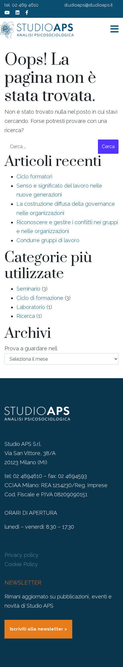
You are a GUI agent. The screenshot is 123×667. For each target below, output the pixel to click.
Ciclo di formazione (39, 298)
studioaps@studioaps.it (88, 5)
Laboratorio (30, 307)
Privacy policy (21, 555)
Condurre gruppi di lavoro (47, 240)
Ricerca (25, 316)
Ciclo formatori (34, 176)
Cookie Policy (21, 564)
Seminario (28, 289)
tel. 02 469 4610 (21, 5)
